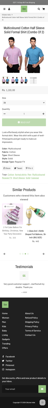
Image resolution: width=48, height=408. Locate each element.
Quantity (6, 109)
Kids (4, 326)
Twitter (8, 360)
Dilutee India (6, 15)
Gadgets (6, 339)
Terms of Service (33, 330)
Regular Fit (7, 177)
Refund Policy (31, 317)
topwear (35, 177)
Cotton (11, 174)
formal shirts (21, 174)
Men (29, 174)
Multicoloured (38, 174)
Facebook (10, 356)
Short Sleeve (19, 177)
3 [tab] (25, 253)
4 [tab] (28, 253)
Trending (6, 343)
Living (5, 335)
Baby (4, 330)
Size (4, 98)
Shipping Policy (32, 322)
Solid (28, 177)
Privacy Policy (31, 326)
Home (5, 313)
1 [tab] (20, 253)
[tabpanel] (12, 221)
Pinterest (9, 365)
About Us (29, 313)
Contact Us (30, 335)
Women (5, 317)
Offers (5, 348)
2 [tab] (22, 253)
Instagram (10, 369)
